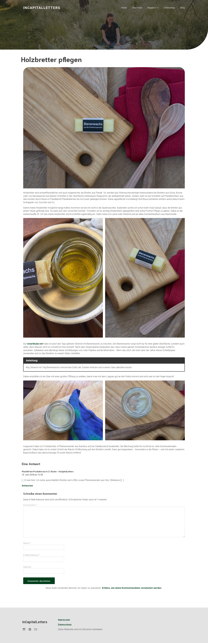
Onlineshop (169, 7)
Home (124, 7)
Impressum (64, 619)
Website (27, 567)
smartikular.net (35, 343)
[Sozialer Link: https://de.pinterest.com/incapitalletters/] (31, 629)
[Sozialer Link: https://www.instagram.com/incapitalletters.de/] (25, 629)
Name (27, 543)
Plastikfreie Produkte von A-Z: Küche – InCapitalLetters (48, 471)
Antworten (27, 485)
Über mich (137, 7)
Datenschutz (65, 624)
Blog (182, 7)
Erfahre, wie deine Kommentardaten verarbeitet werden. (132, 588)
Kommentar (30, 505)
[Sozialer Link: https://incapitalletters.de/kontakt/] (37, 629)
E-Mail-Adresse (31, 555)
